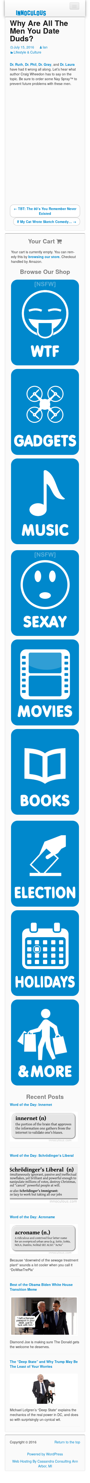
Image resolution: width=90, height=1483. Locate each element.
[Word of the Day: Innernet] (44, 1126)
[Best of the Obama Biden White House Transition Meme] (44, 1315)
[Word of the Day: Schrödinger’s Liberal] (44, 1182)
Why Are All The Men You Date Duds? (39, 31)
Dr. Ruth (16, 64)
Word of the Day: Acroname (32, 1216)
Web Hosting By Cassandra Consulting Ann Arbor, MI (45, 1463)
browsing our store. (44, 256)
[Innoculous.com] (44, 13)
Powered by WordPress (45, 1454)
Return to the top (67, 1442)
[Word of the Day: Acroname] (44, 1238)
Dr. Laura (67, 64)
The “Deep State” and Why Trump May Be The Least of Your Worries (44, 1364)
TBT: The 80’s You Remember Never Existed (45, 211)
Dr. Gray (44, 64)
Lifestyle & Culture (27, 52)
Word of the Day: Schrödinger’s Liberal (42, 1155)
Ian (45, 47)
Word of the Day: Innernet (31, 1104)
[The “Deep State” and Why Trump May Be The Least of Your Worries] (44, 1388)
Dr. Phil (30, 64)
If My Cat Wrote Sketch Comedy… (46, 221)
